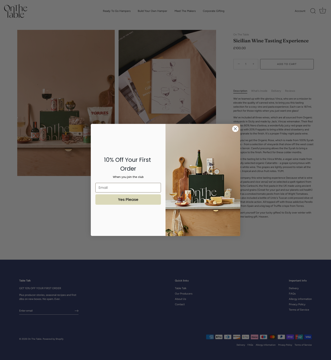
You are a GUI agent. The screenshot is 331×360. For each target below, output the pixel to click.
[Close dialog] (235, 128)
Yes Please (128, 199)
